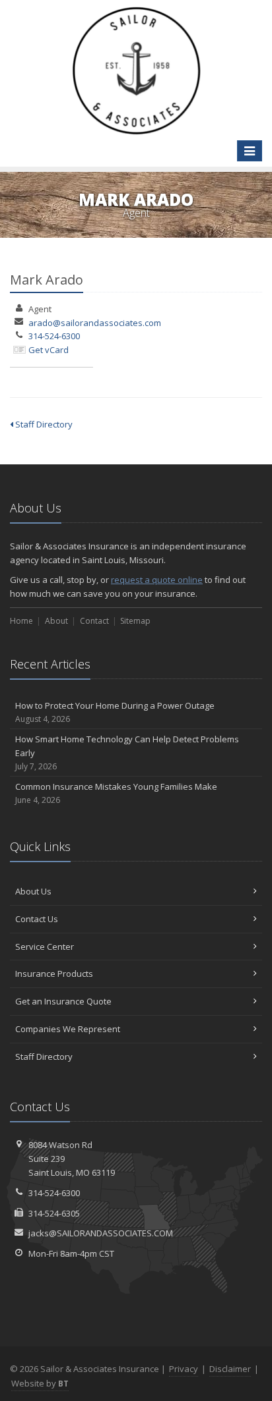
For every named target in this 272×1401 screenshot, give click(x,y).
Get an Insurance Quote (63, 1001)
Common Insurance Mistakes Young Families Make (116, 793)
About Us (33, 891)
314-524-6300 (54, 336)
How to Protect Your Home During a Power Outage (115, 712)
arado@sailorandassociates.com (94, 323)
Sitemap (135, 620)
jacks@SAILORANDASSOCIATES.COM (100, 1233)
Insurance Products (54, 973)
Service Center (44, 946)
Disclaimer (230, 1369)
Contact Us (36, 919)
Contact (94, 620)
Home (21, 620)
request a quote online (157, 580)
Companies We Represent (67, 1029)
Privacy (183, 1369)
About (56, 620)
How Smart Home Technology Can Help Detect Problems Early (127, 752)
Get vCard (48, 350)
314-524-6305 (54, 1213)
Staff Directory (43, 424)
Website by (40, 1383)
